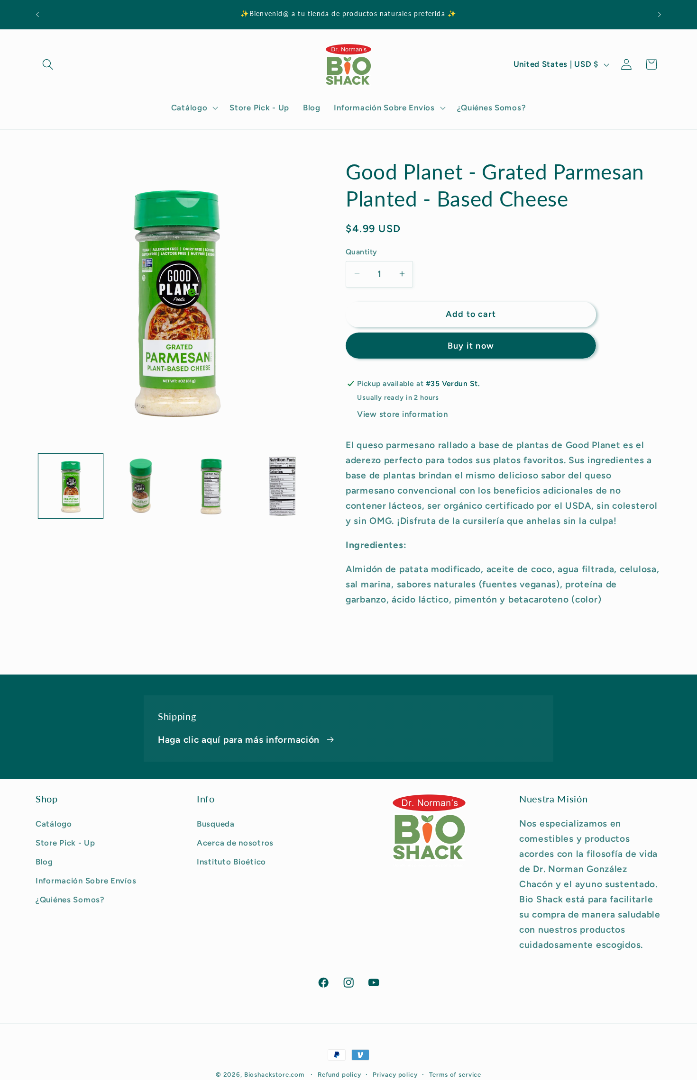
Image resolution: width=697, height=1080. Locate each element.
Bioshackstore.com (274, 1074)
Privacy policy (395, 1074)
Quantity (361, 251)
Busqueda (216, 823)
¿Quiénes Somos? (70, 899)
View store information (402, 414)
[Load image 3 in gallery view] (211, 486)
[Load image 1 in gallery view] (70, 486)
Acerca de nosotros (235, 842)
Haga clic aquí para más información (239, 739)
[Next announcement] (659, 15)
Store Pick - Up (65, 842)
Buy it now (471, 346)
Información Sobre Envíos (86, 880)
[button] (48, 64)
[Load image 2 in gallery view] (141, 486)
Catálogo (54, 823)
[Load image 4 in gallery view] (281, 486)
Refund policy (339, 1074)
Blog (44, 861)
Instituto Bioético (231, 861)
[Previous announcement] (37, 15)
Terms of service (455, 1074)
